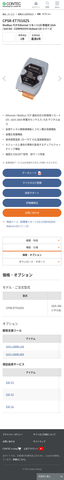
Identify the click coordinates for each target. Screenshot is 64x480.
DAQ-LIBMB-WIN (15, 354)
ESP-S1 (10, 406)
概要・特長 (32, 240)
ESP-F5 (10, 382)
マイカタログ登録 (32, 182)
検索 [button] (49, 5)
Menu (57, 7)
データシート (29, 172)
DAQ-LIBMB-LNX (15, 346)
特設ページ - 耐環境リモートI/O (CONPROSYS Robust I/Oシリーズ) (30, 224)
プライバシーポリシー (13, 434)
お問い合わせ (32, 212)
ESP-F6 (10, 394)
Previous (5, 78)
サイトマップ (39, 441)
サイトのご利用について (44, 434)
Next (58, 78)
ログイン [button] (37, 5)
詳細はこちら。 (20, 459)
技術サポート (32, 192)
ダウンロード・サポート (32, 261)
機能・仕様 (32, 247)
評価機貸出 (32, 202)
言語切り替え (44, 476)
